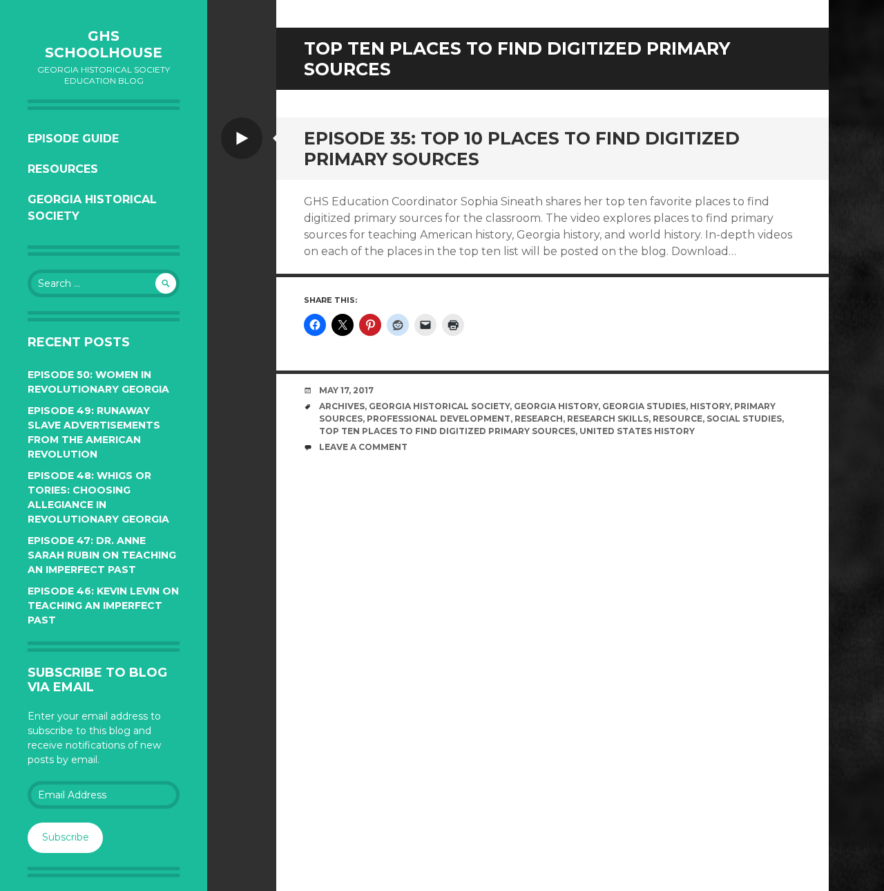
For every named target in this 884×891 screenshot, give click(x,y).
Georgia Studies (644, 406)
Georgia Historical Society (92, 208)
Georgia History (556, 406)
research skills (607, 418)
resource (677, 418)
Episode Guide (73, 138)
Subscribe (65, 837)
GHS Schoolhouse (103, 44)
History (710, 406)
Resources (63, 169)
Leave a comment (363, 447)
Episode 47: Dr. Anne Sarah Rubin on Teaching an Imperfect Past (102, 555)
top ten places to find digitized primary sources (447, 431)
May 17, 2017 (346, 390)
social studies (744, 418)
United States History (637, 431)
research (539, 418)
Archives (342, 406)
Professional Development (438, 418)
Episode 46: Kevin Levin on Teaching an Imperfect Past (103, 605)
